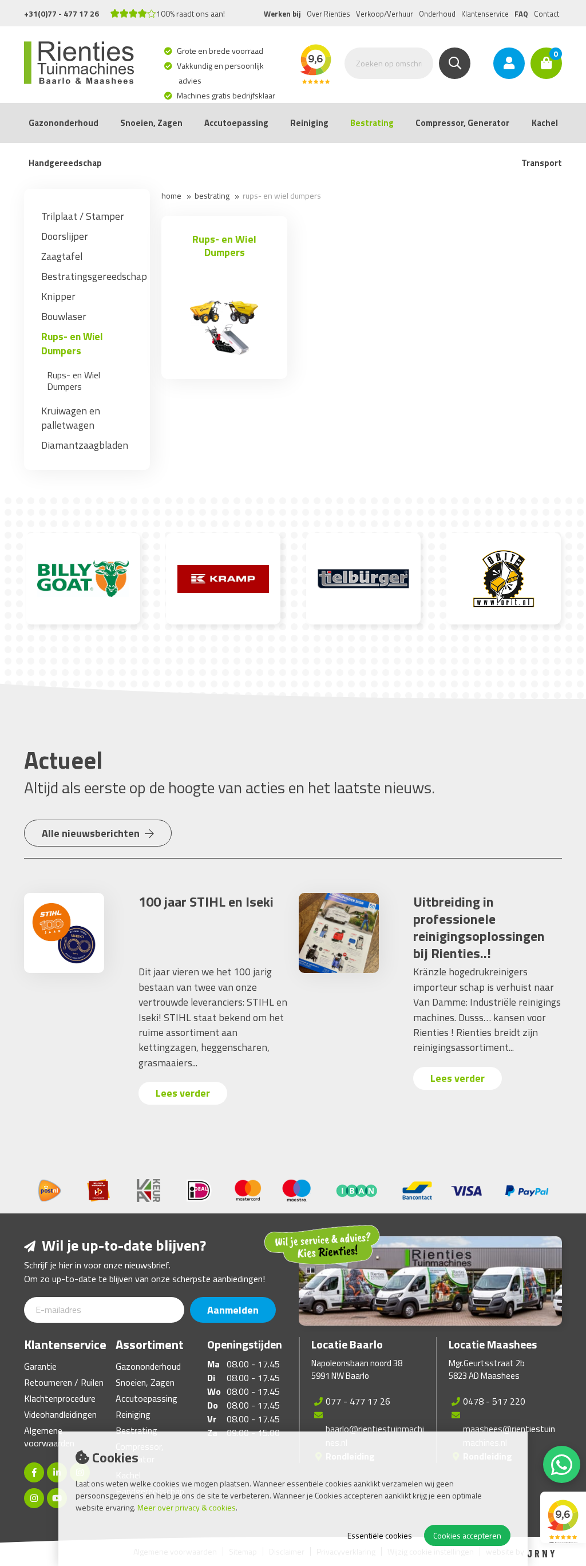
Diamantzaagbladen (84, 445)
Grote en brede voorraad (221, 51)
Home (171, 195)
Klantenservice (485, 13)
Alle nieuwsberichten (92, 833)
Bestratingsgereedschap (94, 276)
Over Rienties (328, 13)
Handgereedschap (65, 162)
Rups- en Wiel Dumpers (72, 343)
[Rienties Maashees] (34, 1498)
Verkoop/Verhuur (384, 13)
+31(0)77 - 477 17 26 (61, 13)
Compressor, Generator (462, 122)
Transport (541, 162)
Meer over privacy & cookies (186, 1507)
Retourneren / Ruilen (64, 1382)
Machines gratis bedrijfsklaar (227, 95)
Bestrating (372, 122)
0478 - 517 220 (494, 1401)
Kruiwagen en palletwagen (70, 418)
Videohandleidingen (60, 1414)
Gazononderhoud (63, 122)
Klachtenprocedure (60, 1398)
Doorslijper (64, 236)
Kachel (545, 122)
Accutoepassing (236, 122)
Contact (546, 13)
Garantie (40, 1366)
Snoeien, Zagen (151, 122)
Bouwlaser (63, 316)
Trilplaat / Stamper (82, 216)
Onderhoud (437, 13)
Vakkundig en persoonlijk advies (221, 73)
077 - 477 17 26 (358, 1401)
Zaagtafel (61, 256)
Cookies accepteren (467, 1535)
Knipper (58, 296)
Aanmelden (233, 1310)
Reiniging (309, 122)
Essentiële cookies (379, 1535)
